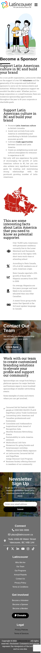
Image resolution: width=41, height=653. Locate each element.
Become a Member (20, 608)
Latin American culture (26, 125)
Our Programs (20, 571)
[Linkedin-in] (17, 549)
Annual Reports (20, 575)
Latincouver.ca (23, 641)
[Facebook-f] (7, 549)
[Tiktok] (33, 549)
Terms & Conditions (20, 587)
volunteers (27, 80)
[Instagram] (28, 549)
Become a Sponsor (20, 604)
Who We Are (20, 562)
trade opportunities (24, 142)
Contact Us (20, 579)
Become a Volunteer (20, 600)
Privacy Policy (20, 583)
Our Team (20, 566)
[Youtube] (23, 549)
